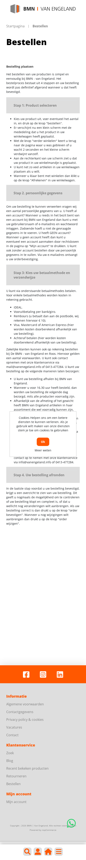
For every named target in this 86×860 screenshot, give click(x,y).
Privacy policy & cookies (25, 719)
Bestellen (13, 784)
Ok (43, 442)
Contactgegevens (19, 712)
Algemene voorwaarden (25, 704)
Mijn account (16, 801)
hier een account (28, 551)
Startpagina (15, 26)
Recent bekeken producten (27, 768)
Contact (12, 735)
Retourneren (16, 776)
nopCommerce (49, 829)
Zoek (10, 753)
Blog (9, 760)
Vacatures (14, 727)
